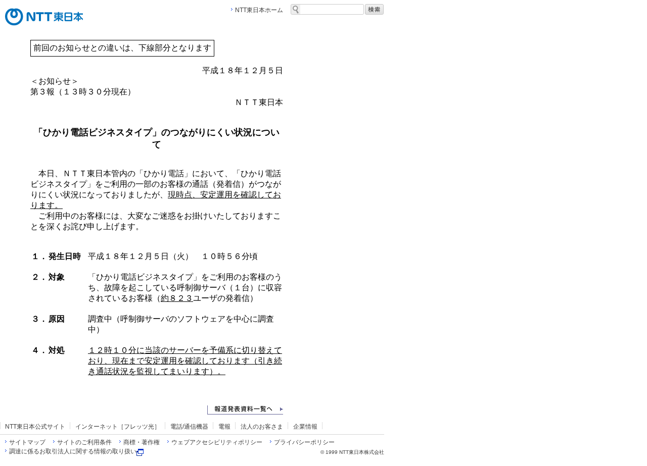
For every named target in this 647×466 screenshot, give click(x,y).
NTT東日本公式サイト (35, 426)
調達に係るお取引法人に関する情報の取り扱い (72, 451)
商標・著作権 (141, 442)
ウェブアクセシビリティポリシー (216, 442)
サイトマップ (27, 442)
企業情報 (305, 426)
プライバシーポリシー (304, 442)
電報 (224, 426)
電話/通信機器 (189, 426)
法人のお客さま (262, 426)
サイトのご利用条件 (84, 442)
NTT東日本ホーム (259, 10)
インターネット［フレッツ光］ (117, 426)
